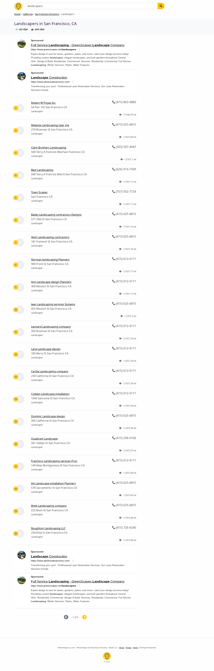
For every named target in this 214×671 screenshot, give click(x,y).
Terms (135, 647)
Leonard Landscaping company (51, 326)
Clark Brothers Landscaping (48, 147)
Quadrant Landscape (44, 438)
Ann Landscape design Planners (51, 282)
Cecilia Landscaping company (49, 371)
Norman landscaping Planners (50, 259)
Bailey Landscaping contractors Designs (56, 214)
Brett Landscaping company (49, 506)
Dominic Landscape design (48, 416)
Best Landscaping (42, 170)
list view (23, 29)
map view (39, 29)
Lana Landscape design (46, 349)
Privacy (129, 647)
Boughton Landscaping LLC (48, 528)
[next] (88, 617)
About (121, 647)
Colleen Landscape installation (50, 394)
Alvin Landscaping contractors (50, 237)
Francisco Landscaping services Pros (54, 461)
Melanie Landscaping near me (50, 125)
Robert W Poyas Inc (43, 103)
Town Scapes (39, 192)
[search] (161, 6)
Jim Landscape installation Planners (53, 483)
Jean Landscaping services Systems (53, 304)
